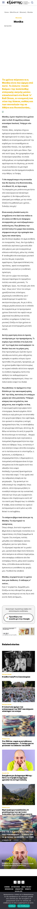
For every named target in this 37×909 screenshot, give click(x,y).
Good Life (5, 773)
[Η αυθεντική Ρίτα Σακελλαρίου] (18, 661)
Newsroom (6, 738)
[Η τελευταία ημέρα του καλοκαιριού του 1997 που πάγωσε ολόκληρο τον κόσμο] (18, 691)
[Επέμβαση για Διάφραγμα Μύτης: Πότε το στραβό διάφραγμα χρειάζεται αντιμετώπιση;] (18, 760)
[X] (22, 882)
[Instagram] (19, 882)
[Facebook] (15, 882)
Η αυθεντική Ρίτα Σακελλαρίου (16, 677)
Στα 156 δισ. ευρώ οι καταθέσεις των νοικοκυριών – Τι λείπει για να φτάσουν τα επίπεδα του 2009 (18, 743)
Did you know (6, 674)
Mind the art (14, 12)
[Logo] (18, 2)
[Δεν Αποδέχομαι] (34, 900)
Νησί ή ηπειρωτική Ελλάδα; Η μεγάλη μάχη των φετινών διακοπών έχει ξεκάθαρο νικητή (17, 812)
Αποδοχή (12, 906)
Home (6, 12)
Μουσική (23, 12)
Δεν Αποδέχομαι (23, 906)
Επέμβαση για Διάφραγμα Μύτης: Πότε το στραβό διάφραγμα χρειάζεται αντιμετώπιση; (17, 778)
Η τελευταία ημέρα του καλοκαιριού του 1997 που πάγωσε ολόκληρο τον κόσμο (17, 709)
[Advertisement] (18, 55)
